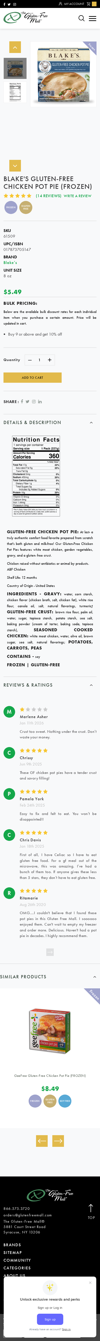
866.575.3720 (16, 1208)
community (17, 1260)
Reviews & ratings (28, 685)
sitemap (12, 1252)
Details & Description (32, 422)
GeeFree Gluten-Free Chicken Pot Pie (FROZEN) (50, 1075)
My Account (74, 4)
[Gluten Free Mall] (25, 17)
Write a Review (77, 196)
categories (17, 1268)
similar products (23, 977)
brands (12, 1244)
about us (14, 1275)
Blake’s (10, 262)
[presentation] (42, 1141)
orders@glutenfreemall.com (27, 1215)
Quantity (11, 359)
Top (91, 1217)
